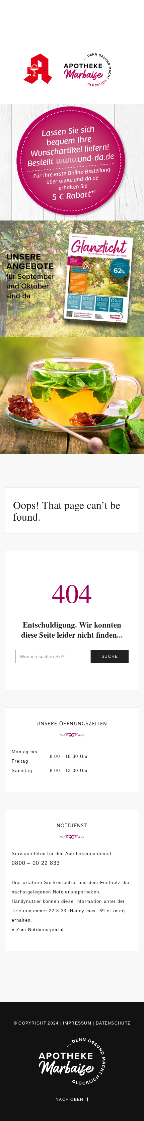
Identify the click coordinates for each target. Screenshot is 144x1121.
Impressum (77, 1023)
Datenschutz (113, 1023)
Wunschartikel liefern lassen (72, 196)
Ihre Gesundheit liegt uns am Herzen (72, 425)
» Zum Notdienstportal (38, 929)
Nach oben (70, 1099)
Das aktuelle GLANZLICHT (72, 313)
